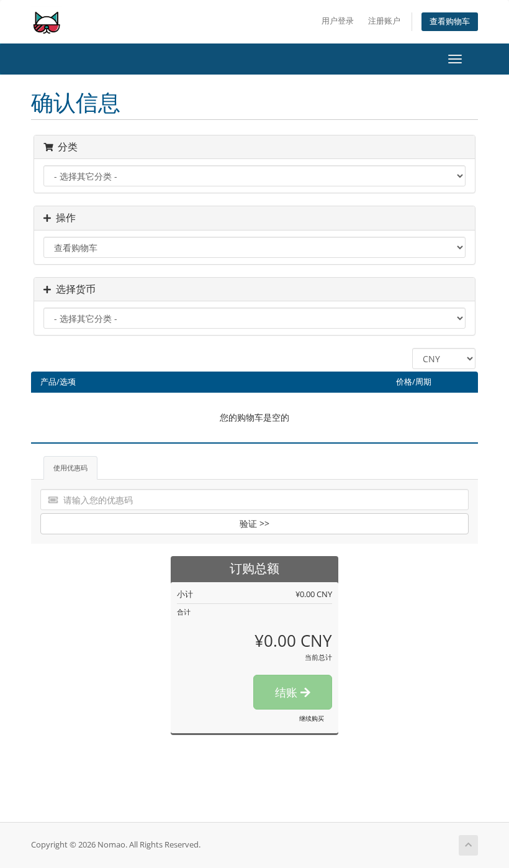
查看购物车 (450, 21)
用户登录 (338, 21)
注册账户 (384, 21)
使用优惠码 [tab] (70, 467)
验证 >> (254, 523)
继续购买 (311, 718)
